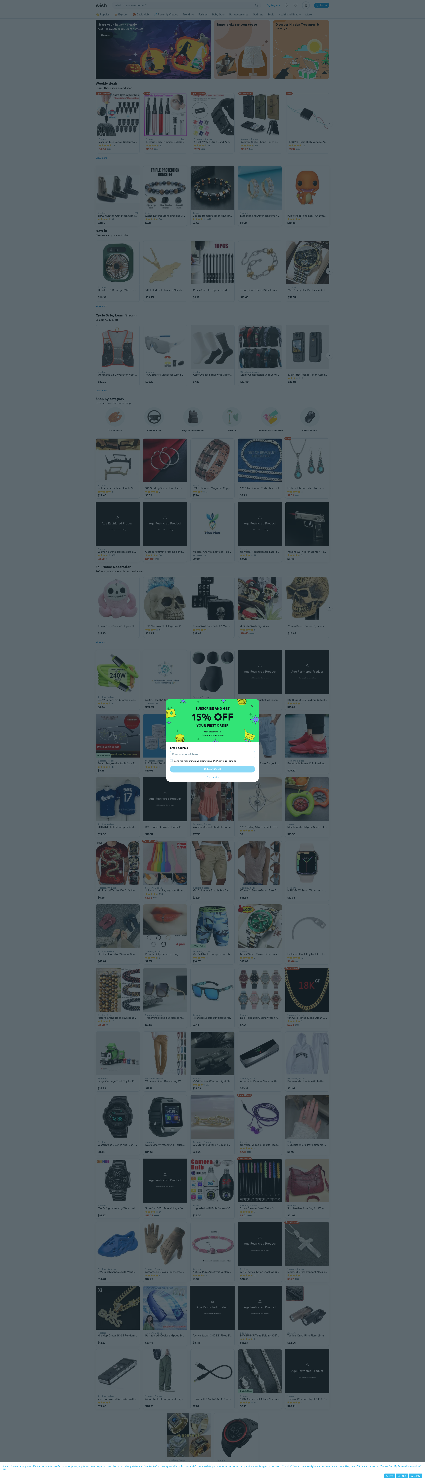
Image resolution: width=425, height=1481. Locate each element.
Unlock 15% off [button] (212, 768)
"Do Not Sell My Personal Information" (400, 1466)
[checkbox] (171, 760)
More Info (415, 1476)
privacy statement (133, 1466)
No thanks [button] (212, 777)
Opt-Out (401, 1476)
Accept (389, 1476)
